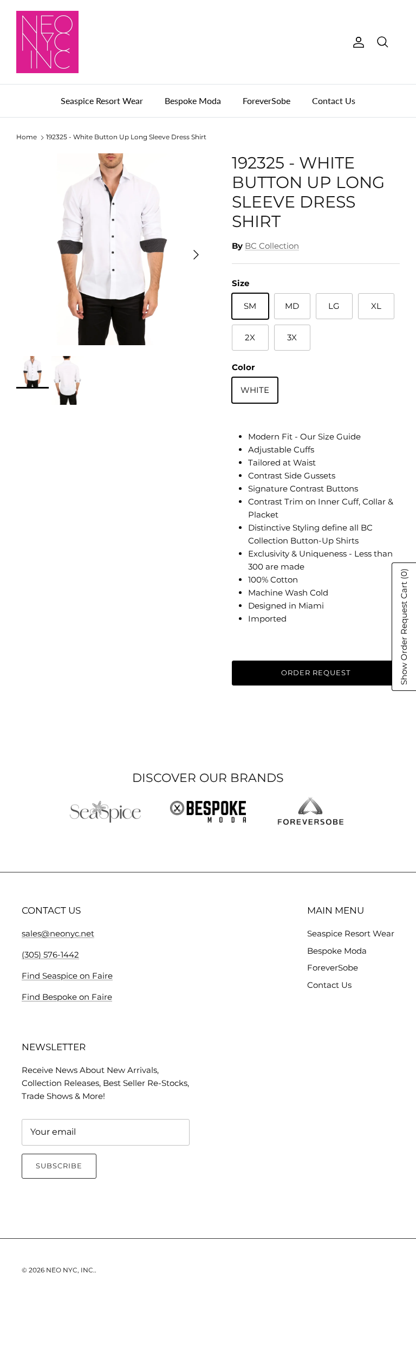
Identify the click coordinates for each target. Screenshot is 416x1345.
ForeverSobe (266, 100)
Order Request (316, 672)
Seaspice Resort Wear (102, 100)
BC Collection (272, 246)
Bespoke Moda (193, 100)
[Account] (356, 42)
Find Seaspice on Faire (67, 976)
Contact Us (333, 100)
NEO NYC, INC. (70, 1270)
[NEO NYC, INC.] (47, 42)
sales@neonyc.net (58, 933)
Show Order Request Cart (404, 626)
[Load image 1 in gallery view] (112, 249)
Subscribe (59, 1165)
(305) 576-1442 (50, 954)
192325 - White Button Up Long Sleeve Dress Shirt (126, 137)
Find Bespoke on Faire (67, 997)
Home (26, 137)
